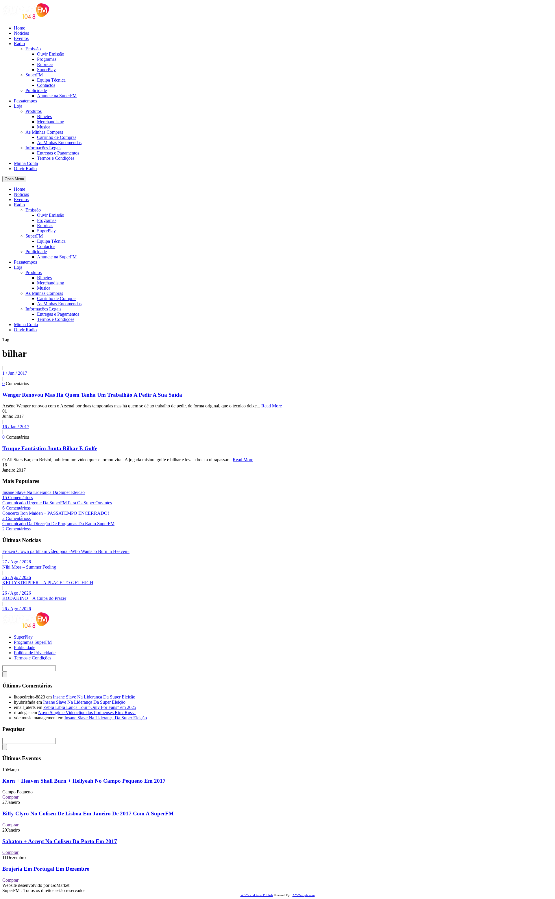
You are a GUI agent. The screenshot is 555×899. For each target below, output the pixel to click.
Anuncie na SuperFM (57, 95)
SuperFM (34, 74)
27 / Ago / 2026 (16, 561)
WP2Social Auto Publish (256, 895)
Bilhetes (44, 116)
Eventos (21, 38)
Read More (271, 405)
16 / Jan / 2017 (15, 426)
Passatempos (25, 100)
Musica (43, 126)
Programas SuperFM (33, 642)
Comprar (10, 797)
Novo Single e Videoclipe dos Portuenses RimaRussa (87, 712)
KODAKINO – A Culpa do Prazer (34, 598)
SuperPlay (46, 69)
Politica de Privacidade (35, 652)
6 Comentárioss (16, 507)
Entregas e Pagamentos (58, 152)
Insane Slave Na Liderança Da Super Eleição (43, 492)
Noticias (21, 33)
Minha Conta (26, 163)
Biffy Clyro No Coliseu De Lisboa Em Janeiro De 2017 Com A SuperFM (88, 813)
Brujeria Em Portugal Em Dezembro (46, 869)
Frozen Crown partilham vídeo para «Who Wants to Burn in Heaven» (66, 551)
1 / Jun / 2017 (14, 373)
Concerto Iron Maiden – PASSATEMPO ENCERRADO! (55, 513)
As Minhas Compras (44, 132)
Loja (18, 106)
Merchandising (50, 121)
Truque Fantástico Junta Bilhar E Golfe (49, 448)
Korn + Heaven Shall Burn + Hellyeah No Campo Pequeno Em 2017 (84, 781)
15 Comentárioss (17, 497)
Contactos (46, 85)
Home (19, 27)
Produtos (33, 111)
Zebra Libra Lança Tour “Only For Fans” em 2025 (89, 707)
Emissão (33, 48)
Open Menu (14, 179)
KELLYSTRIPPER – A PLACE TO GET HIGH (47, 582)
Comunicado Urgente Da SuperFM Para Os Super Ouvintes (57, 502)
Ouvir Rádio (25, 168)
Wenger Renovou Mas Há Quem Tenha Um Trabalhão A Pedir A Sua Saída (92, 395)
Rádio (19, 43)
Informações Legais (43, 147)
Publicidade (36, 90)
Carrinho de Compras (56, 137)
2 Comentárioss (16, 518)
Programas (46, 59)
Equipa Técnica (51, 80)
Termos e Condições (55, 158)
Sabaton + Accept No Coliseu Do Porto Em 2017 (59, 841)
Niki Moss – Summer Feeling (29, 567)
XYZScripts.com (304, 895)
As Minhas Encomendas (59, 142)
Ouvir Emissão (50, 54)
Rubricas (45, 64)
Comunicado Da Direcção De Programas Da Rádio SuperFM (58, 523)
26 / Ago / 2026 (16, 577)
